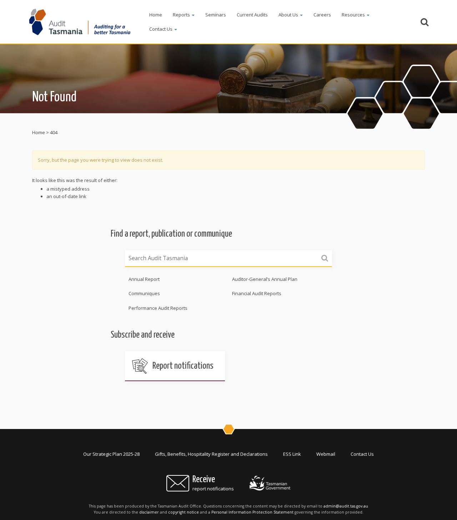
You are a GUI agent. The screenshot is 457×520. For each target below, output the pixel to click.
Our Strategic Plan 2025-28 (111, 454)
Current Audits (252, 14)
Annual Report (144, 279)
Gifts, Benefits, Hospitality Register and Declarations (211, 454)
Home (155, 14)
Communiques (144, 293)
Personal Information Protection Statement (252, 512)
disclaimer (149, 512)
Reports (182, 14)
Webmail (325, 454)
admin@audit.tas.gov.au (345, 506)
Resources (354, 14)
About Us (288, 14)
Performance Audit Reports (158, 308)
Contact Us (161, 29)
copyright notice (183, 512)
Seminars (215, 14)
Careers (322, 14)
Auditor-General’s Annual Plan (264, 279)
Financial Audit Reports (256, 293)
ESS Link (292, 454)
